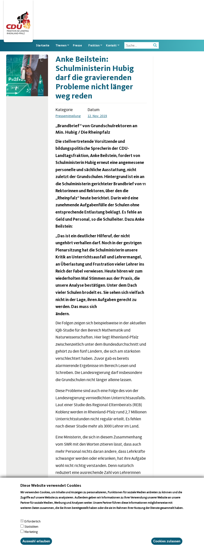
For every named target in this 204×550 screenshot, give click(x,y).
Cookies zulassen (166, 541)
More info (26, 513)
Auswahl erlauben (36, 541)
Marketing (31, 532)
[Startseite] (18, 22)
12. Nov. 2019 (97, 116)
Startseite (42, 45)
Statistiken (31, 526)
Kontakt (111, 45)
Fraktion (94, 45)
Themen (61, 45)
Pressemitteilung (68, 116)
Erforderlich (32, 521)
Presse (77, 45)
